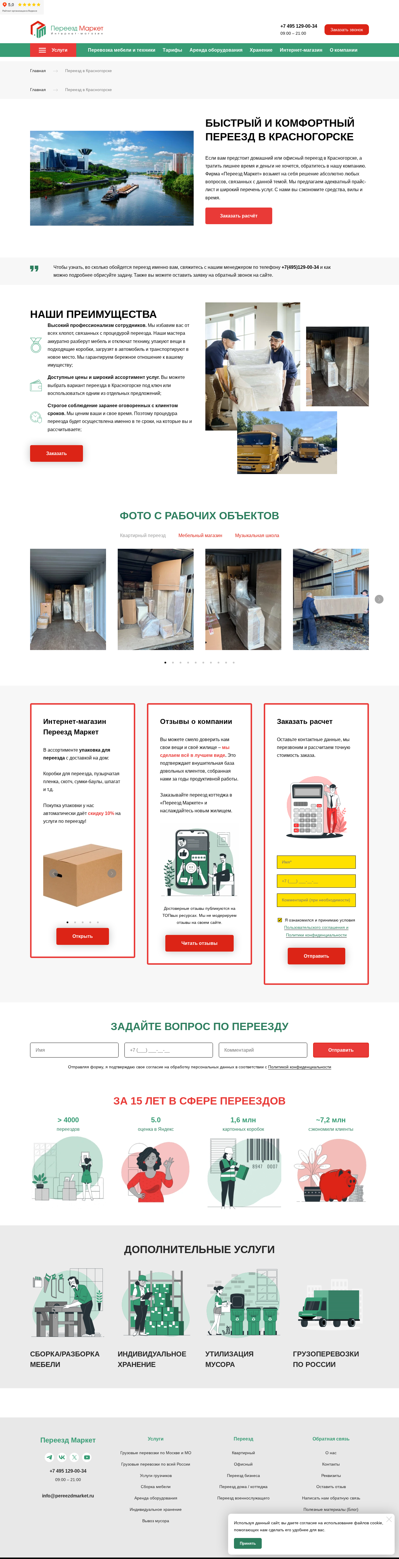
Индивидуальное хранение (156, 1509)
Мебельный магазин (200, 535)
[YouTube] (86, 1457)
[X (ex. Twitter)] (74, 1457)
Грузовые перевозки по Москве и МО (155, 1452)
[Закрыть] (389, 1519)
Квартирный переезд (143, 535)
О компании (344, 50)
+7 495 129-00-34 (298, 26)
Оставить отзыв (331, 1486)
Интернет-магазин (301, 50)
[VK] (62, 1457)
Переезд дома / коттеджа (243, 1486)
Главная (38, 70)
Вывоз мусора (155, 1520)
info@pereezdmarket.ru (68, 1495)
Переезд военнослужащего (243, 1498)
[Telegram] (49, 1457)
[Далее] (379, 599)
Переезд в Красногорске (88, 70)
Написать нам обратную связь (331, 1498)
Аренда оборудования (216, 50)
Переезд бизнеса (243, 1475)
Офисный (243, 1464)
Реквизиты (331, 1475)
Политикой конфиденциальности (299, 1067)
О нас (330, 1452)
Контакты (331, 1464)
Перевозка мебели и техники (121, 50)
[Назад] (53, 873)
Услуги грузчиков (156, 1475)
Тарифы (172, 50)
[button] (165, 662)
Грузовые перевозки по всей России (155, 1464)
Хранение (261, 50)
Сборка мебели (156, 1486)
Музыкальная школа (257, 535)
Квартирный (243, 1452)
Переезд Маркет (68, 1440)
